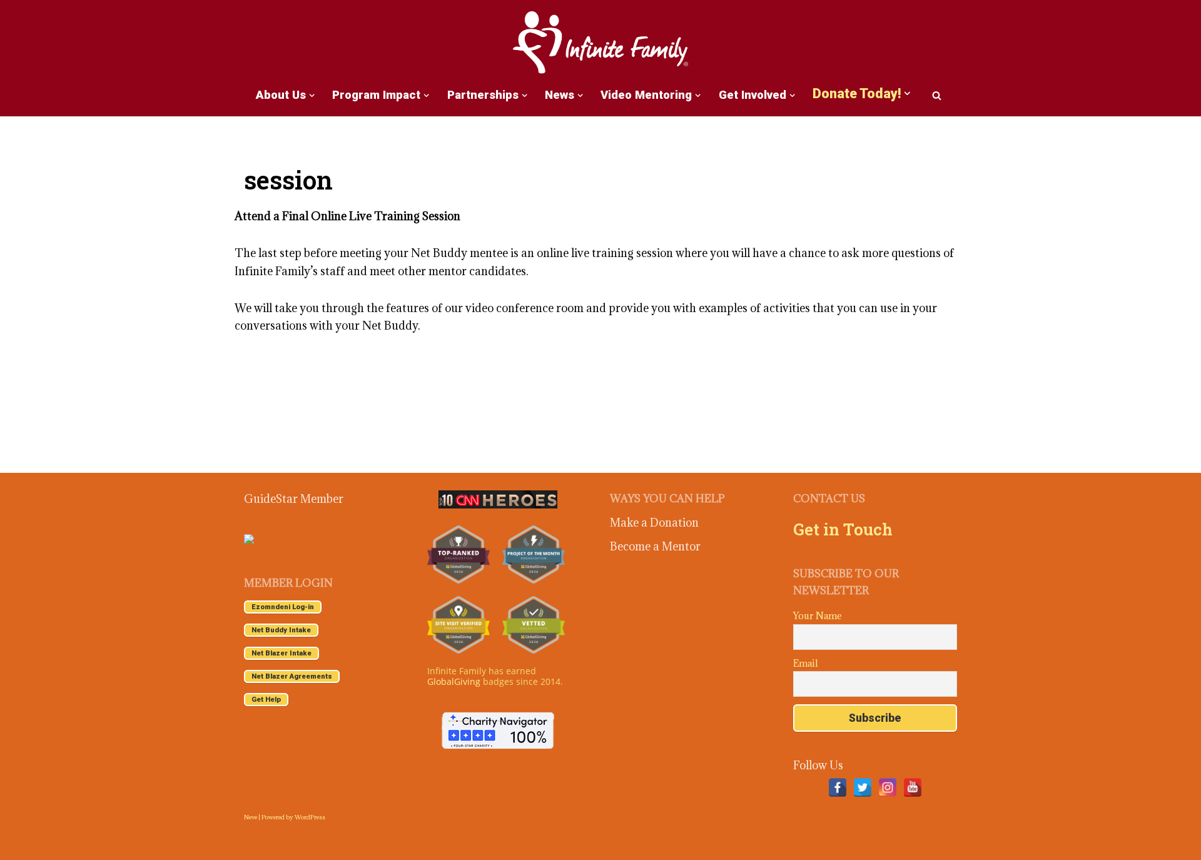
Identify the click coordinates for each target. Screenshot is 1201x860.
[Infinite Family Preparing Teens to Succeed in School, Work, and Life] (600, 43)
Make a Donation (654, 522)
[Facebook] (837, 787)
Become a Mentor (655, 546)
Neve (250, 817)
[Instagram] (887, 787)
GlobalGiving (453, 681)
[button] (312, 95)
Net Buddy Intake (281, 630)
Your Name (817, 616)
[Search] (936, 95)
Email (805, 663)
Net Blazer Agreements (291, 676)
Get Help (266, 700)
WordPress (310, 817)
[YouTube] (912, 787)
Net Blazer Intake (281, 653)
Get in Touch (843, 529)
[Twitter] (862, 787)
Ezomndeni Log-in (282, 607)
